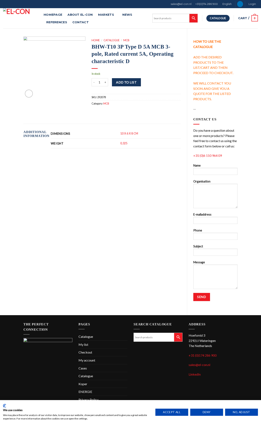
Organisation (201, 181)
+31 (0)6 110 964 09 (207, 155)
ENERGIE (85, 392)
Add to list (126, 82)
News (127, 15)
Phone (197, 230)
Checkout (85, 352)
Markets (106, 15)
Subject (198, 246)
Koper (83, 384)
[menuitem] (227, 4)
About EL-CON (80, 15)
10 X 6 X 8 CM (129, 133)
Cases (83, 368)
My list (83, 344)
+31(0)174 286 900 (206, 4)
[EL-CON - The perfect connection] (20, 18)
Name (197, 165)
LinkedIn (195, 374)
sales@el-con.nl (181, 4)
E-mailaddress (202, 214)
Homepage (53, 15)
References (56, 22)
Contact (80, 22)
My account (87, 360)
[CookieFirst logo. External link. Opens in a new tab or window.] (4, 406)
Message (199, 262)
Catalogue (111, 40)
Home (96, 40)
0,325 (123, 143)
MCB (126, 40)
